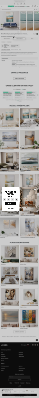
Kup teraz (10, 203)
